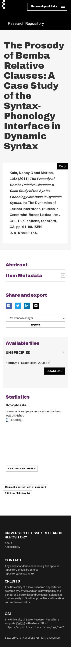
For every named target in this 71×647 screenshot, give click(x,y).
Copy (61, 165)
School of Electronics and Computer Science (32, 594)
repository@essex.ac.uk (19, 573)
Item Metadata (24, 275)
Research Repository (26, 23)
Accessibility (12, 546)
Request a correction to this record (25, 487)
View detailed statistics (22, 468)
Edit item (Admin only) (17, 493)
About (8, 543)
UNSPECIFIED (18, 353)
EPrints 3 (24, 591)
